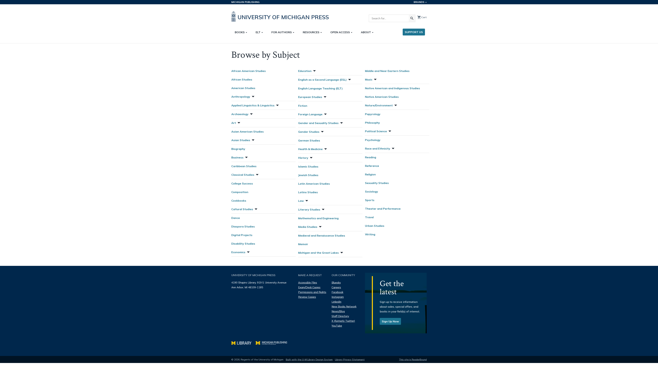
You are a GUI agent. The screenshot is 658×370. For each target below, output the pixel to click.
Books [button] (240, 32)
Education (305, 71)
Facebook (337, 292)
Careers (336, 287)
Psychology (372, 140)
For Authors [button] (282, 32)
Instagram (338, 297)
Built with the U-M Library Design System (309, 359)
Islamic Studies (308, 166)
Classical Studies (242, 174)
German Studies (309, 140)
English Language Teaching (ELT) (320, 88)
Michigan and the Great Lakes (318, 252)
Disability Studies (243, 243)
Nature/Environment (379, 105)
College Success (242, 183)
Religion (370, 174)
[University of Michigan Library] (243, 342)
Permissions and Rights (312, 292)
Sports (369, 200)
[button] (252, 96)
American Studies (243, 88)
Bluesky (336, 282)
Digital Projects (241, 235)
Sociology (371, 191)
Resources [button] (311, 32)
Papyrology (372, 114)
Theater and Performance (383, 208)
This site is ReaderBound (413, 359)
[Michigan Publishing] (273, 342)
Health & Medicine (310, 149)
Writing (370, 234)
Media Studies (307, 227)
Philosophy (372, 122)
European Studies (310, 97)
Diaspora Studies (243, 226)
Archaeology (239, 114)
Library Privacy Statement (350, 359)
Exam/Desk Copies (309, 287)
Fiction (302, 105)
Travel (369, 217)
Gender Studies (308, 131)
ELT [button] (258, 32)
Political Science (376, 131)
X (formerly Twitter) (343, 321)
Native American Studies (382, 96)
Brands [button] (419, 2)
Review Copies (307, 297)
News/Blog (338, 311)
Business (237, 157)
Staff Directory (340, 316)
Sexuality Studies (377, 183)
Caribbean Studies (244, 166)
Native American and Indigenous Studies (392, 88)
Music (368, 79)
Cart (422, 17)
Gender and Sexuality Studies (318, 123)
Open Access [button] (340, 32)
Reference (372, 166)
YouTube (337, 325)
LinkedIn (336, 301)
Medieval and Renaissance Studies (321, 235)
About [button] (366, 32)
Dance (235, 218)
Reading (370, 157)
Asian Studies (240, 140)
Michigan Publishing (245, 2)
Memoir (303, 244)
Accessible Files (307, 282)
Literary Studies (309, 209)
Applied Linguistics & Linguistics (253, 105)
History (303, 157)
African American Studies (248, 71)
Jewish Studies (308, 175)
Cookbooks (238, 200)
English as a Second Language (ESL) (322, 79)
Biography (238, 149)
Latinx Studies (308, 192)
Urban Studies (374, 225)
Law (301, 200)
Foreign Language (310, 114)
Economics (238, 252)
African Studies (241, 79)
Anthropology (240, 96)
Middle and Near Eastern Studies (387, 71)
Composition (239, 192)
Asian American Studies (247, 131)
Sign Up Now (390, 321)
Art (233, 123)
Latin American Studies (314, 183)
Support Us (414, 32)
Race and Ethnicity (377, 148)
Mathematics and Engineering (318, 218)
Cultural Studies (242, 209)
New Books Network (344, 306)
